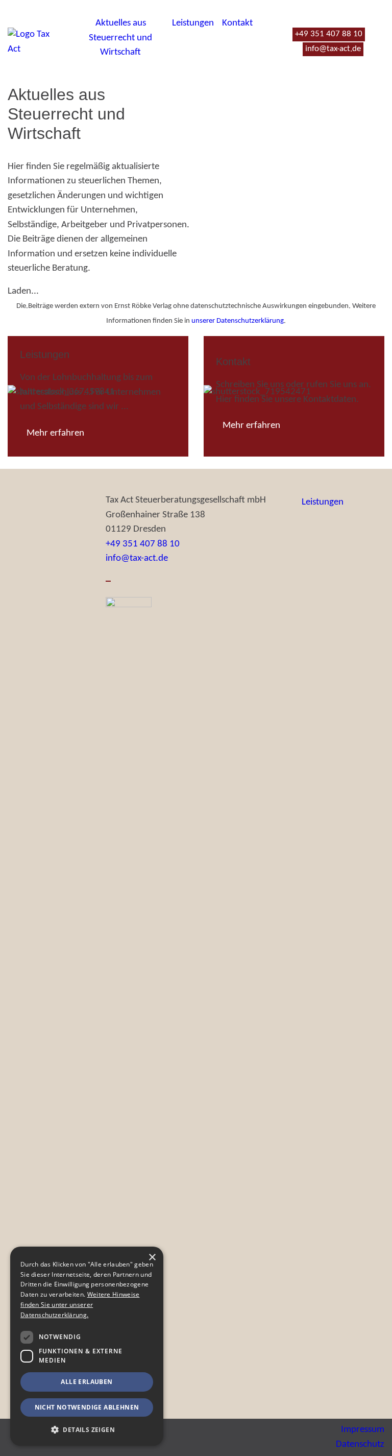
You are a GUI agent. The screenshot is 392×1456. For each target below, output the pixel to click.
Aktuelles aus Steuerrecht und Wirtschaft (120, 37)
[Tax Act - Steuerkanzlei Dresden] (33, 42)
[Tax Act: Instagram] (108, 581)
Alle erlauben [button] (86, 1381)
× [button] (152, 1257)
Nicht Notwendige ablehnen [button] (87, 1407)
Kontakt (237, 23)
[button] (86, 1429)
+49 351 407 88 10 (143, 544)
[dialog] (86, 1346)
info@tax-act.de (137, 558)
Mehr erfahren (55, 433)
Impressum (362, 1430)
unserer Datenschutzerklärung (237, 321)
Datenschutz (360, 1444)
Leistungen (193, 23)
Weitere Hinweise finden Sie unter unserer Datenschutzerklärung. (79, 1304)
